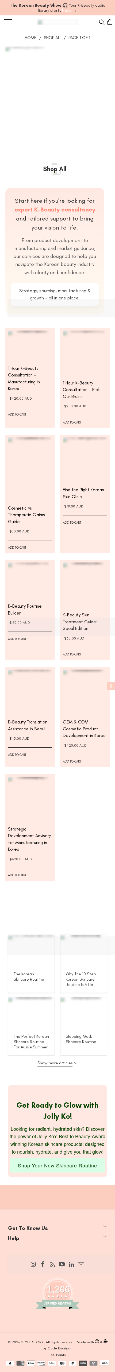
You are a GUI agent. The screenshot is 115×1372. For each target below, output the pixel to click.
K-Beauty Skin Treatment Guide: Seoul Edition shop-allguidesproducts (85, 584)
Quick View (30, 355)
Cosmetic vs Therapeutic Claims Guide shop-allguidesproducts (30, 468)
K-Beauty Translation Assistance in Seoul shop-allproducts (30, 691)
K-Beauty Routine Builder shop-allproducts (30, 580)
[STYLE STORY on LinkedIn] (72, 1264)
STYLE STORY (32, 1342)
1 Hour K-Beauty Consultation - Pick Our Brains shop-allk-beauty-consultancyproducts (85, 352)
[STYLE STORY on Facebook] (43, 1264)
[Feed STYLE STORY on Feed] (52, 1265)
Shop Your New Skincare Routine (57, 1165)
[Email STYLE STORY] (81, 1264)
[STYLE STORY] (57, 22)
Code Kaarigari (60, 1348)
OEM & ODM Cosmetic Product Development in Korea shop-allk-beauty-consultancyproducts (85, 691)
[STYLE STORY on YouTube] (62, 1264)
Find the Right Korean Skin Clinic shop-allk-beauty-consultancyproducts (85, 459)
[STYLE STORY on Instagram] (33, 1264)
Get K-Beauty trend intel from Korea (57, 1188)
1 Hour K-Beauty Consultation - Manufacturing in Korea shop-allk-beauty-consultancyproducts (30, 345)
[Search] (101, 22)
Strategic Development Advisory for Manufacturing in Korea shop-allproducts (30, 798)
